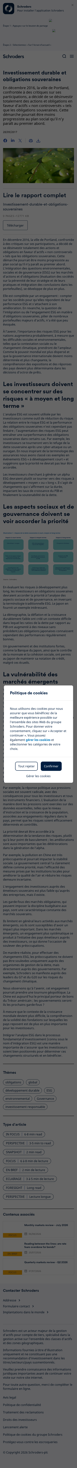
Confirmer (51, 766)
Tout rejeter (26, 766)
